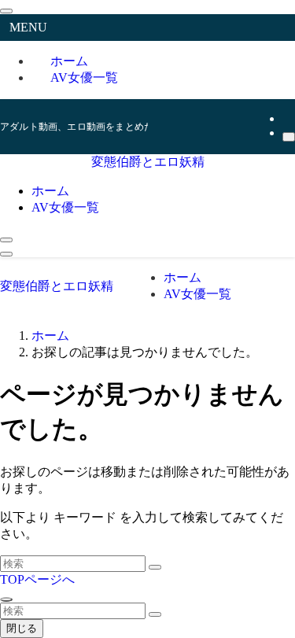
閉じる (21, 628)
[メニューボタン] (6, 254)
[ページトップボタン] (6, 599)
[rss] (287, 118)
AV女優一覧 (84, 77)
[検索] (288, 137)
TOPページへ (37, 579)
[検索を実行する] (155, 567)
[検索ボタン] (6, 240)
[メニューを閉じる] (6, 11)
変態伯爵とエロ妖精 (148, 161)
